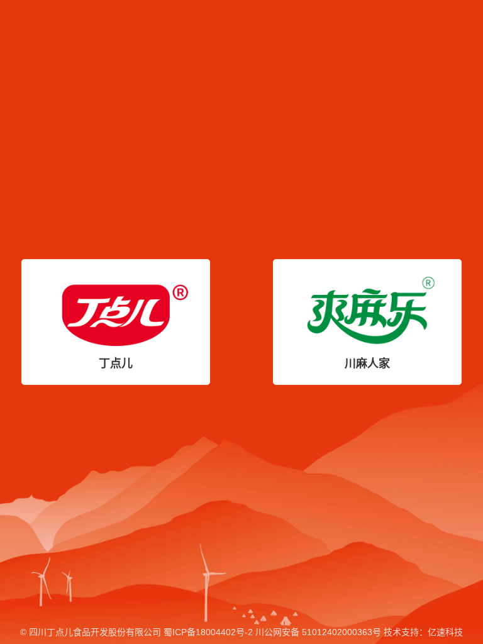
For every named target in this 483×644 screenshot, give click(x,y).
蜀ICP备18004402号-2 (208, 632)
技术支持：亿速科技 (423, 632)
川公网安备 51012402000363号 (318, 632)
